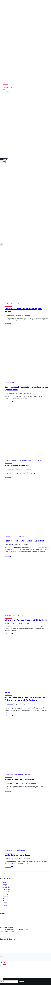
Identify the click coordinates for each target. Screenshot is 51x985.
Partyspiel (5, 900)
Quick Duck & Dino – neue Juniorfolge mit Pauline (23, 310)
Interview (7, 692)
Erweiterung (6, 886)
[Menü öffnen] (1, 244)
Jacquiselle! (6, 86)
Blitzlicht (7, 774)
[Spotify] (3, 159)
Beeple (4, 882)
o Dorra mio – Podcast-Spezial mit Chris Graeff (26, 620)
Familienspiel (8, 303)
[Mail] (12, 159)
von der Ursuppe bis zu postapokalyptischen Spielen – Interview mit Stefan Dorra (25, 698)
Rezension (21, 303)
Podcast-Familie (7, 87)
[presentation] (27, 275)
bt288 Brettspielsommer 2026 (8, 931)
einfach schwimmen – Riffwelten (19, 779)
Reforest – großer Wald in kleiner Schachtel (24, 541)
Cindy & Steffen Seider (13, 783)
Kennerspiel (24, 460)
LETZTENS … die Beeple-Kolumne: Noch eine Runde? (14, 929)
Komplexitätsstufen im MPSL (18, 465)
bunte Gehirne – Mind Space (17, 855)
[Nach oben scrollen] (1, 963)
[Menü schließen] (0, 966)
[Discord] (8, 159)
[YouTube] (5, 159)
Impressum (6, 91)
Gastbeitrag (8, 536)
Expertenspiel (8, 460)
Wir (4, 89)
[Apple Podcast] (6, 159)
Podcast (5, 84)
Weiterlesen (9, 323)
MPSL (29, 460)
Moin (4, 82)
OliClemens (10, 315)
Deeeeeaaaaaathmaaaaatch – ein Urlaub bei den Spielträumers (26, 388)
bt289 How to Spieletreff (6, 927)
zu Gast (12, 382)
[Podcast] (10, 159)
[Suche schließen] (1, 979)
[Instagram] (1, 159)
